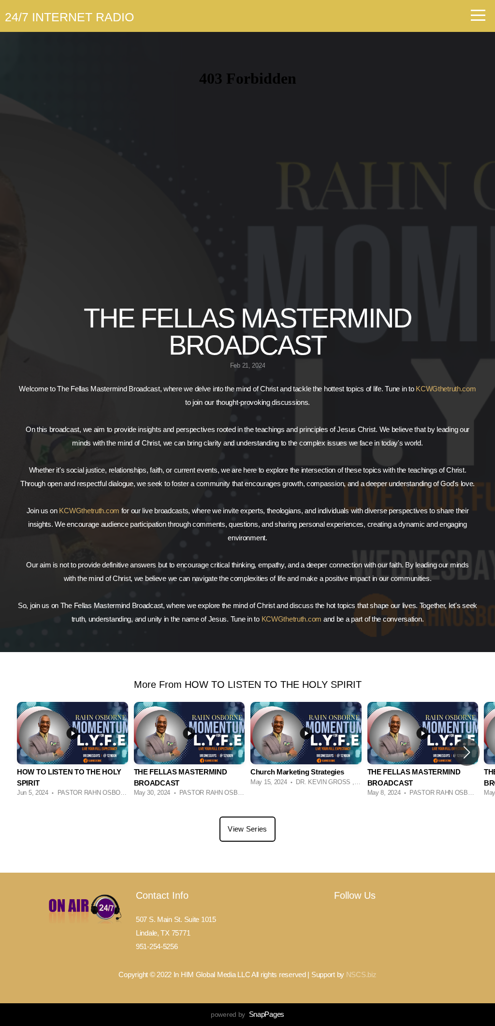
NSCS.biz (361, 974)
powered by (247, 1014)
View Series (247, 829)
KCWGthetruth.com (446, 389)
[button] (466, 752)
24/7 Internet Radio (69, 17)
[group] (72, 752)
